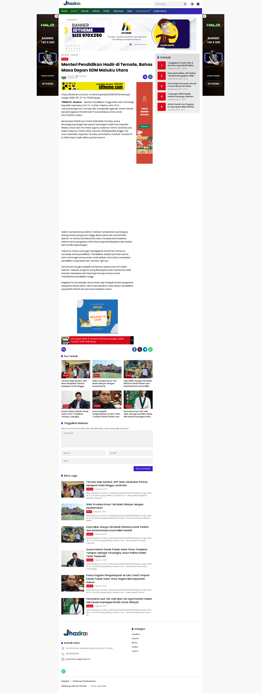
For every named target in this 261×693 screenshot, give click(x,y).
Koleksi (135, 647)
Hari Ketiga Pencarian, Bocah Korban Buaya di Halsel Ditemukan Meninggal (182, 85)
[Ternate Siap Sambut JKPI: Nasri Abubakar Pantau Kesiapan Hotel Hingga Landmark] (75, 369)
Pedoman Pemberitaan (84, 681)
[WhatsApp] (150, 349)
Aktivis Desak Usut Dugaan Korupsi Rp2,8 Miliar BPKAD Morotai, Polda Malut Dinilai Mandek (181, 105)
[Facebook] (134, 349)
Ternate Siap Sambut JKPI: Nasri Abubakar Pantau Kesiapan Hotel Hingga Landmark (74, 384)
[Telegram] (145, 349)
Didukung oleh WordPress (74, 686)
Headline (136, 634)
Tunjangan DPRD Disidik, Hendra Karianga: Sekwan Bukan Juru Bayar (180, 95)
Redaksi (65, 681)
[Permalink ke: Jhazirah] (64, 76)
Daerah (65, 59)
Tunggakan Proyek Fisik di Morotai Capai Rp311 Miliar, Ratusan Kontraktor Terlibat (182, 64)
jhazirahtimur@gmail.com (78, 659)
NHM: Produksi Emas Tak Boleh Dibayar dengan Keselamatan (104, 384)
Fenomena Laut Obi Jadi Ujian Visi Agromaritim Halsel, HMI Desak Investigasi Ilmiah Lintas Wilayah (138, 414)
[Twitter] (139, 349)
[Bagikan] (150, 77)
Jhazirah (71, 76)
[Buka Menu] (198, 4)
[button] (185, 4)
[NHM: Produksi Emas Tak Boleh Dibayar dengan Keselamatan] (106, 369)
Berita (96, 375)
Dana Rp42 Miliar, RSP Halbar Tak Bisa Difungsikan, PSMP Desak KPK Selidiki (182, 74)
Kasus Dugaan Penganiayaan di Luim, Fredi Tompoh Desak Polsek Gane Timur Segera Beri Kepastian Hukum (106, 414)
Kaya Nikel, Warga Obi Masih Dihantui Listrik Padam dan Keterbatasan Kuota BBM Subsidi (138, 384)
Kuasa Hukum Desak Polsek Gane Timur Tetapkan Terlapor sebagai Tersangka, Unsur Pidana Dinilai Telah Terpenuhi (74, 414)
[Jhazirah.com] (75, 4)
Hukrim (135, 651)
